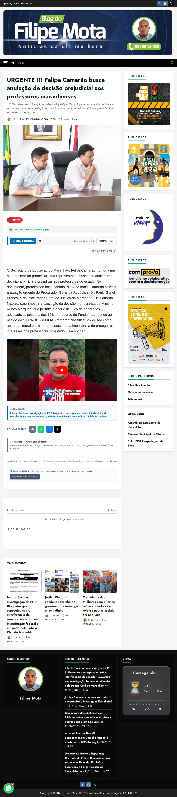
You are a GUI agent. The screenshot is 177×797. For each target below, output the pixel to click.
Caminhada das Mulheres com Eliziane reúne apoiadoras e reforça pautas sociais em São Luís (99, 606)
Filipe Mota (18, 119)
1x (40, 241)
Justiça (16, 219)
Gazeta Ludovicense (140, 392)
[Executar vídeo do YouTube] (62, 370)
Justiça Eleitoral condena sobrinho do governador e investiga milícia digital (61, 604)
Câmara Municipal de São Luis (147, 434)
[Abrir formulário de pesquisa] (172, 63)
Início (20, 63)
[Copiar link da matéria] (32, 429)
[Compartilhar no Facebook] (49, 429)
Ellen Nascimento (139, 385)
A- (94, 241)
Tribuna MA (135, 399)
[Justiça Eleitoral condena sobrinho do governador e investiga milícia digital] (62, 581)
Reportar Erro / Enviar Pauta (25, 476)
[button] (5, 62)
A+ (111, 241)
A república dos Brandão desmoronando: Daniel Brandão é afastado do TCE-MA (86, 737)
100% (103, 241)
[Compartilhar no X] (57, 429)
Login (113, 510)
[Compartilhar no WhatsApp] (41, 429)
